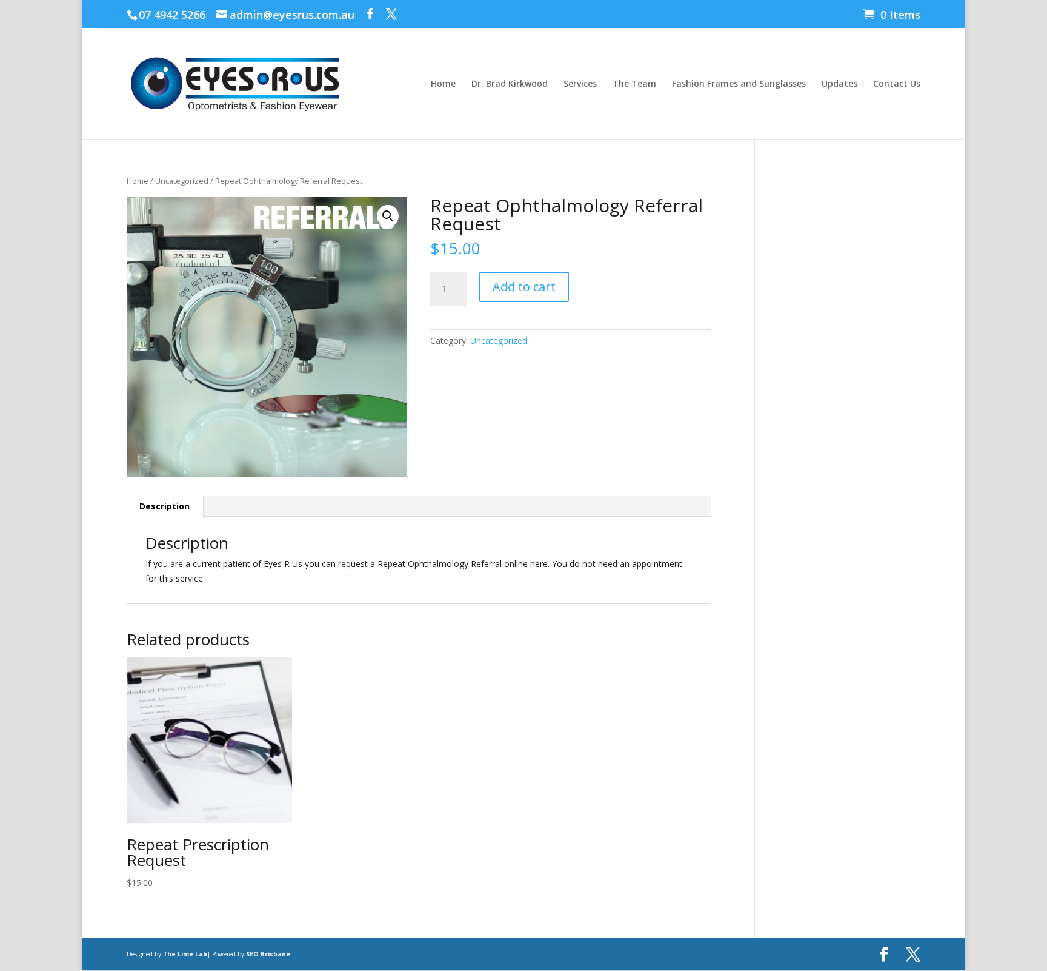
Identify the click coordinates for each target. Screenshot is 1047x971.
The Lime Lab (185, 954)
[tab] (165, 506)
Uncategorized (181, 180)
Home (443, 84)
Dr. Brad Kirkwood (509, 84)
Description (164, 506)
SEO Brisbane (268, 954)
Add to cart (524, 286)
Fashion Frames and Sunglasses (739, 84)
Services (580, 84)
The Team (634, 84)
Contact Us (896, 84)
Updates (839, 84)
